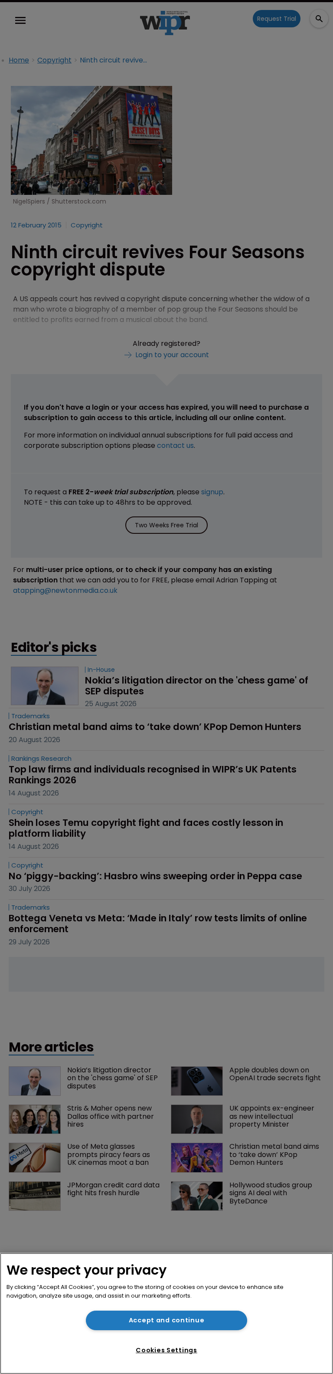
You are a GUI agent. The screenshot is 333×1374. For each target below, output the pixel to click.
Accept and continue (167, 1320)
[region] (166, 1313)
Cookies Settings (166, 1350)
